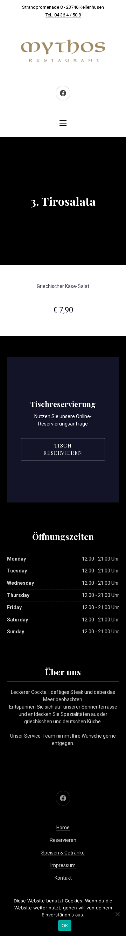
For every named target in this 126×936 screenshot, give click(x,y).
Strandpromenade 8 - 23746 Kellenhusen (63, 7)
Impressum (63, 865)
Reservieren (63, 840)
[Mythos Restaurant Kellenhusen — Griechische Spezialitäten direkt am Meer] (63, 50)
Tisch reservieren (62, 449)
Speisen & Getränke (63, 853)
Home (63, 827)
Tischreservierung (63, 404)
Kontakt (63, 878)
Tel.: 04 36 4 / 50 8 (63, 14)
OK (65, 925)
